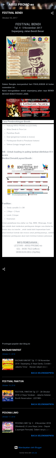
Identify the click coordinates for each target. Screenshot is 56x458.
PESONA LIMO (10, 412)
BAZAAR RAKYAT (11, 349)
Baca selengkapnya (42, 373)
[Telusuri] (52, 5)
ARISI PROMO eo (21, 4)
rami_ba (34, 453)
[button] (52, 13)
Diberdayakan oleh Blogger (30, 447)
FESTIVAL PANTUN (13, 381)
